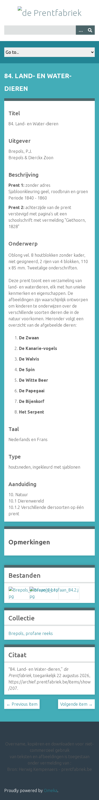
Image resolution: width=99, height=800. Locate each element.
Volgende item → (76, 704)
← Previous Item (21, 704)
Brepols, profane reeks (30, 633)
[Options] (80, 30)
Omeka (50, 790)
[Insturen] (90, 30)
